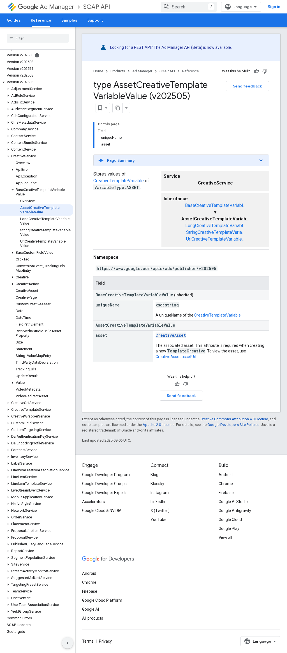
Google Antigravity (235, 510)
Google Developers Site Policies (233, 425)
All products (92, 618)
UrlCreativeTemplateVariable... (215, 239)
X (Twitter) (160, 510)
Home (98, 71)
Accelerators (93, 501)
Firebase (226, 492)
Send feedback (247, 86)
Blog (154, 474)
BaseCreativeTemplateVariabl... (215, 205)
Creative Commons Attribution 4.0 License (234, 419)
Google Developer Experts (105, 492)
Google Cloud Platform (102, 600)
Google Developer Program (106, 474)
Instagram (160, 492)
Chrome (226, 483)
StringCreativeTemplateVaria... (215, 232)
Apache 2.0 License (158, 425)
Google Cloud (230, 519)
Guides (14, 20)
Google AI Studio (233, 501)
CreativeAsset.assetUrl (176, 356)
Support (95, 20)
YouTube (158, 519)
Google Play (229, 528)
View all (225, 537)
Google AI (90, 609)
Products (117, 71)
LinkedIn (158, 501)
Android (226, 474)
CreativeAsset (171, 335)
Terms (88, 641)
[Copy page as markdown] (118, 108)
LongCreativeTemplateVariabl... (215, 225)
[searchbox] (38, 38)
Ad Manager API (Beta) (181, 47)
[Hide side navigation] (67, 643)
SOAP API (96, 7)
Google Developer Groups (104, 483)
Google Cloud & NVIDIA (102, 510)
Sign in (274, 6)
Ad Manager (57, 7)
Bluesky (157, 483)
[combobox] (189, 7)
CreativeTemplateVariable (118, 180)
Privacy (105, 641)
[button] (36, 82)
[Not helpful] (265, 71)
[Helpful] (256, 71)
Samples (69, 20)
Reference (41, 20)
